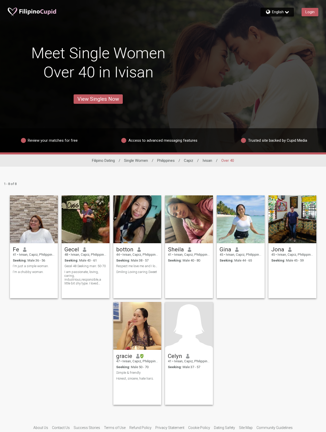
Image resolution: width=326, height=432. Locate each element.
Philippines (166, 160)
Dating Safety (224, 428)
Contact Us (61, 428)
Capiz (188, 160)
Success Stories (87, 428)
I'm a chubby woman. (28, 272)
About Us (40, 428)
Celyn (175, 356)
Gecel (71, 249)
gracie (124, 356)
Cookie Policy (199, 428)
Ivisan (207, 160)
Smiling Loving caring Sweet (136, 272)
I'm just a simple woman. (31, 266)
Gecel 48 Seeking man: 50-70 (85, 266)
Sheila (176, 249)
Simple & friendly (128, 373)
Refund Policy (140, 428)
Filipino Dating (103, 160)
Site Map (246, 428)
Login (310, 12)
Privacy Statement (169, 428)
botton (124, 249)
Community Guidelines (274, 428)
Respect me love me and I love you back (137, 266)
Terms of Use (115, 428)
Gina (225, 249)
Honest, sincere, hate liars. (135, 378)
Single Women (136, 160)
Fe (16, 249)
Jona (277, 249)
